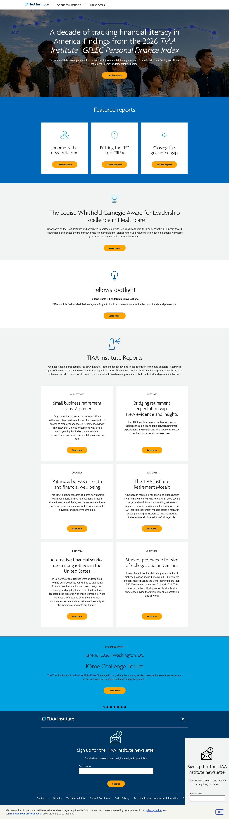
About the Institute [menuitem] (69, 5)
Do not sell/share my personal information (156, 798)
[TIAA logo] (36, 4)
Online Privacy (122, 798)
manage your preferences (24, 813)
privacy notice (154, 810)
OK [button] (219, 812)
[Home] (111, 719)
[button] (32, 674)
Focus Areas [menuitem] (97, 5)
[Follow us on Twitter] (183, 722)
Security (57, 798)
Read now (77, 450)
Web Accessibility (75, 798)
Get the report (114, 75)
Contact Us (43, 798)
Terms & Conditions (100, 798)
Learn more (115, 247)
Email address (196, 794)
